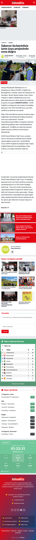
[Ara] (34, 2)
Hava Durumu (8, 518)
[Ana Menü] (2, 2)
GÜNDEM (25, 7)
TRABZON (17, 7)
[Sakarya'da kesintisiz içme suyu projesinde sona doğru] (18, 70)
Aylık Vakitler (6, 471)
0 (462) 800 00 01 (19, 500)
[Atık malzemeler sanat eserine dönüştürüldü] (27, 281)
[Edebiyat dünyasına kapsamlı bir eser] (27, 296)
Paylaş (5, 82)
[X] (15, 510)
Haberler (3, 42)
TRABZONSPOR (6, 7)
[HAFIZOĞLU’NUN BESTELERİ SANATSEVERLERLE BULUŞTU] (9, 296)
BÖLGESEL (31, 531)
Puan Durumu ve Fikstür (10, 521)
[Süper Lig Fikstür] (34, 390)
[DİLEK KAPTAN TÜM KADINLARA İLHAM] (27, 266)
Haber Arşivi (24, 524)
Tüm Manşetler (25, 521)
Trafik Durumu (24, 518)
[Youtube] (21, 510)
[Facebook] (12, 510)
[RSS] (24, 510)
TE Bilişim (22, 537)
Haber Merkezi (15, 248)
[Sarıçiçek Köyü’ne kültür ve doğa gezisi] (9, 281)
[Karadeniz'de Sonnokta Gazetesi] (18, 3)
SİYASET (25, 531)
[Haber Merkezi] (5, 249)
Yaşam (10, 42)
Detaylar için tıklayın (18, 384)
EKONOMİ (18, 532)
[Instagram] (18, 510)
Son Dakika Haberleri (10, 524)
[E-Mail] (12, 252)
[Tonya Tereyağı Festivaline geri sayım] (9, 266)
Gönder (5, 331)
